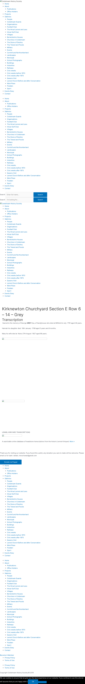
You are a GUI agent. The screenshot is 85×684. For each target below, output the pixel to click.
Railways (10, 68)
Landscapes (11, 55)
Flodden (10, 86)
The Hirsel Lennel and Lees (17, 29)
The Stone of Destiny (15, 42)
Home (7, 4)
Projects (8, 14)
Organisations (12, 24)
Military (9, 47)
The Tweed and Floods (15, 45)
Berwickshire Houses (15, 37)
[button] (11, 462)
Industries (10, 65)
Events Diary (9, 91)
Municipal (10, 58)
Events (9, 50)
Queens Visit (11, 78)
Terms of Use (10, 660)
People (9, 19)
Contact (7, 94)
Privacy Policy (10, 658)
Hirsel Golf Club (13, 32)
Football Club (12, 27)
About (7, 6)
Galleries (8, 17)
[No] (42, 682)
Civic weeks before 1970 (16, 73)
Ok (33, 682)
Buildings (10, 63)
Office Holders (12, 12)
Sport (9, 89)
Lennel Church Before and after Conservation (23, 81)
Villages (10, 35)
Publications (11, 9)
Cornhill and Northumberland (18, 53)
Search (2, 195)
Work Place (11, 83)
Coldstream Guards (14, 22)
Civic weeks (11, 71)
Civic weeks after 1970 (15, 76)
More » (72, 441)
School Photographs (14, 60)
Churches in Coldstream (16, 40)
